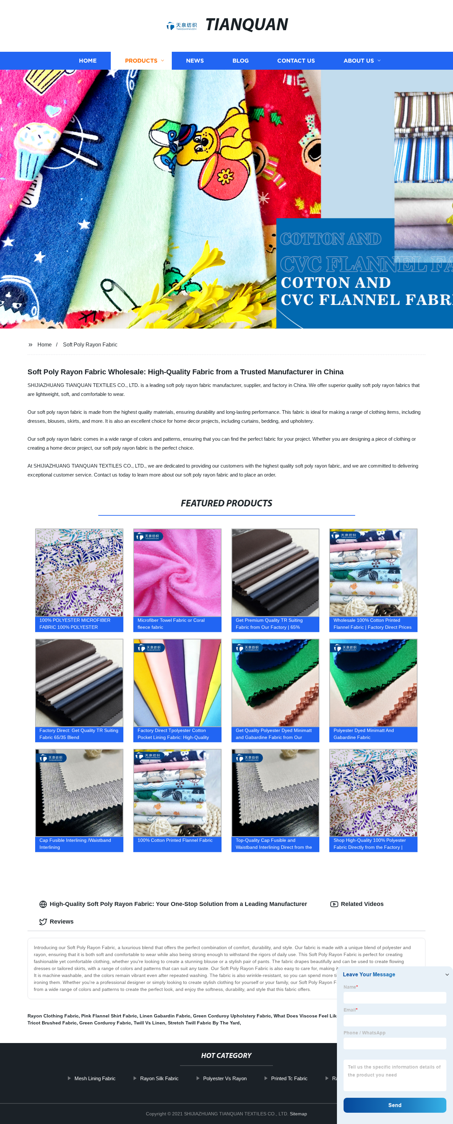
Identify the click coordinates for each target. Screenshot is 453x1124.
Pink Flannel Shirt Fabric (109, 1015)
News (195, 60)
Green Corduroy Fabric (105, 1022)
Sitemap (298, 1113)
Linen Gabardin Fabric (165, 1015)
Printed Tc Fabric (289, 1078)
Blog (240, 60)
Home (88, 60)
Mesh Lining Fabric (94, 1078)
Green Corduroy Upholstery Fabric (232, 1015)
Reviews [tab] (62, 921)
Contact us (296, 60)
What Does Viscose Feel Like (306, 1015)
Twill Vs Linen (149, 1022)
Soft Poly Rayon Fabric (90, 344)
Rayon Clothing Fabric (53, 1015)
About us (359, 60)
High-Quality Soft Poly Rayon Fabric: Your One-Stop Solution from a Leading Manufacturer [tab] (178, 904)
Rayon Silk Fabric (159, 1078)
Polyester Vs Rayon (224, 1078)
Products (141, 60)
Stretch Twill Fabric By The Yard (204, 1022)
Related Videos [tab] (362, 904)
